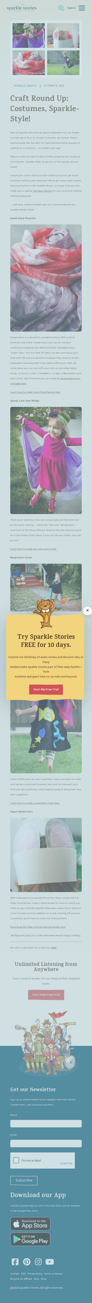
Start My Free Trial (46, 689)
